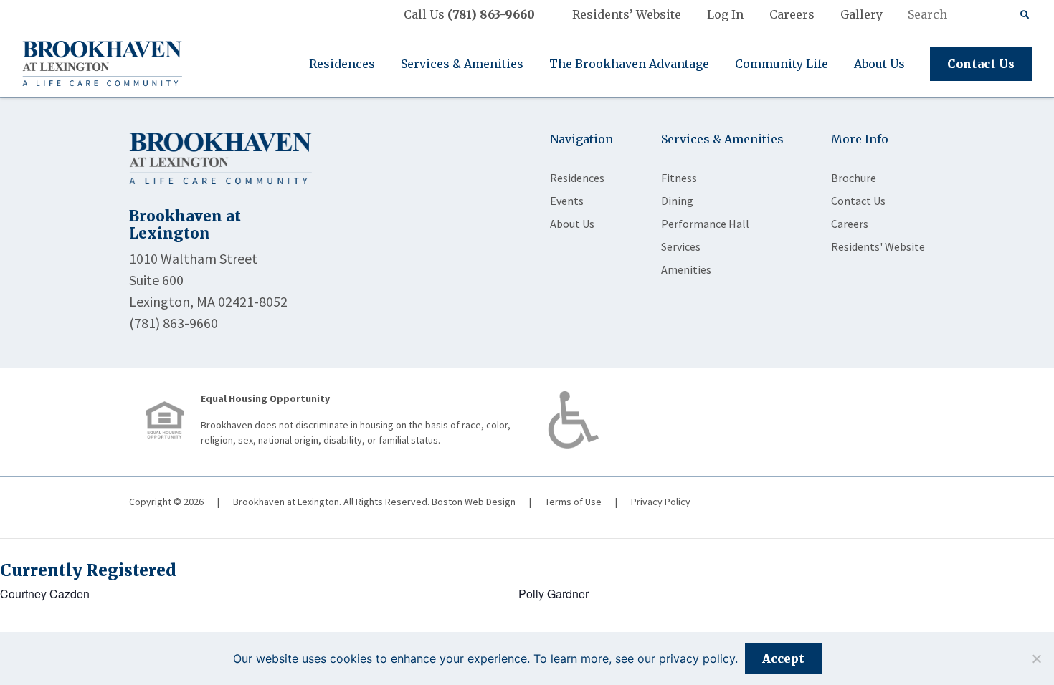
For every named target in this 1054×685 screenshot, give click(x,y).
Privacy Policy (660, 501)
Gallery (861, 14)
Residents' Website (878, 246)
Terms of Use (573, 501)
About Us (879, 64)
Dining (677, 200)
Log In (725, 14)
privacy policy (697, 658)
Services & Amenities (462, 64)
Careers (792, 14)
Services (681, 246)
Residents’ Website (626, 14)
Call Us (469, 14)
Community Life (781, 64)
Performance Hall (705, 223)
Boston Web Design (474, 501)
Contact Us (981, 64)
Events (567, 200)
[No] (1036, 658)
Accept (783, 658)
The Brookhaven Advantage (629, 64)
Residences (342, 64)
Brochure (853, 178)
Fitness (679, 178)
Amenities (686, 269)
